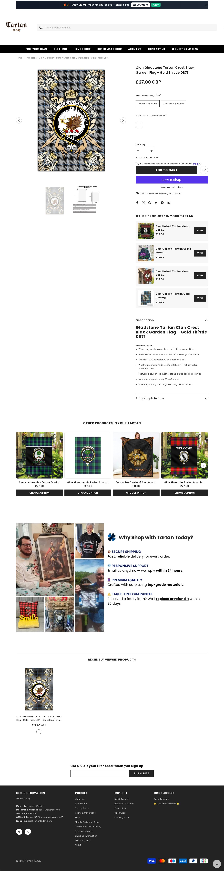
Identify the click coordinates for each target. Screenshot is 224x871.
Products (30, 57)
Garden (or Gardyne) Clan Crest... (136, 482)
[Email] (168, 202)
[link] (204, 170)
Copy (156, 5)
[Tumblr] (155, 202)
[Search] (127, 27)
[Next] (203, 465)
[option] (71, 120)
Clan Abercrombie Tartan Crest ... (39, 482)
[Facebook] (137, 202)
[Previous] (20, 465)
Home (19, 57)
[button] (19, 120)
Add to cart (166, 170)
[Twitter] (143, 202)
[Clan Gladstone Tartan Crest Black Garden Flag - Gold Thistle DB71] (39, 689)
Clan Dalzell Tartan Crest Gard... (172, 228)
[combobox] (130, 27)
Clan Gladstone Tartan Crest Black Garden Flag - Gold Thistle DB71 (38, 718)
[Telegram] (162, 202)
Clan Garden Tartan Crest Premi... (173, 250)
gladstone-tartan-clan (38, 731)
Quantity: (141, 144)
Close (206, 4)
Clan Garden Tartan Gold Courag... (172, 295)
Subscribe (141, 773)
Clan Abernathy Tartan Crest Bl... (184, 482)
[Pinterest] (149, 202)
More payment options (172, 187)
